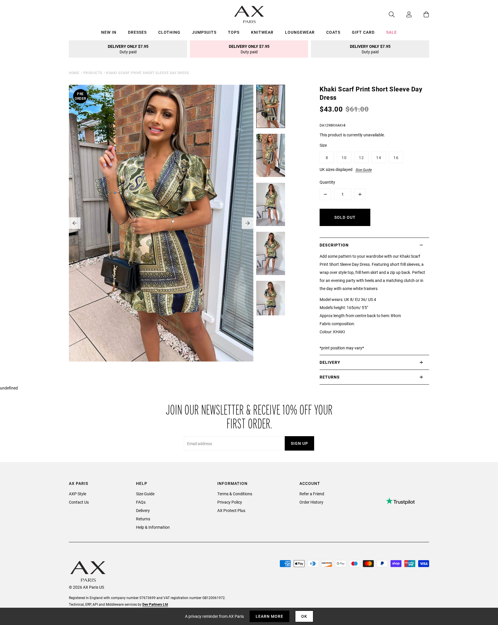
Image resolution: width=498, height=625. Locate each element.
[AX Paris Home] (249, 14)
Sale (391, 32)
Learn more (269, 616)
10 (344, 157)
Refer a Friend (311, 493)
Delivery (143, 510)
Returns (143, 519)
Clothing (169, 32)
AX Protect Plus (231, 510)
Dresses (137, 32)
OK (304, 616)
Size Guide (363, 169)
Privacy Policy (229, 502)
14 (378, 157)
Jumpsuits (204, 32)
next (247, 223)
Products (92, 72)
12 (361, 157)
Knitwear (262, 32)
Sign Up (299, 443)
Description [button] (334, 245)
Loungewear (300, 32)
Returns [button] (330, 377)
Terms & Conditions (234, 493)
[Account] (403, 14)
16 (396, 157)
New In (108, 32)
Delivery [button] (330, 362)
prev (74, 223)
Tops (233, 32)
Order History (311, 502)
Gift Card (363, 32)
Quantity (327, 182)
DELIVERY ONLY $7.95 (128, 49)
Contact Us (79, 502)
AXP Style (77, 493)
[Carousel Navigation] (161, 223)
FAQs (141, 502)
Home (74, 72)
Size (323, 145)
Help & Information (153, 527)
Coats (333, 32)
